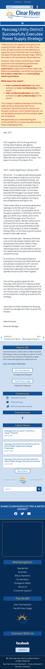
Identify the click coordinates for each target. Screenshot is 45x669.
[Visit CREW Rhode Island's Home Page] (22, 14)
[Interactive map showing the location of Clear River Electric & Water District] (22, 539)
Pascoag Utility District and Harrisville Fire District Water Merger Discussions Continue (22, 460)
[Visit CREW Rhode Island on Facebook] (22, 643)
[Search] (31, 7)
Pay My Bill (27, 2)
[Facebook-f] (37, 7)
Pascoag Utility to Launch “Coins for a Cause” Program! (19, 432)
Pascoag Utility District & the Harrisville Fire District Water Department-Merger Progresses (21, 446)
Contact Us (18, 2)
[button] (22, 23)
